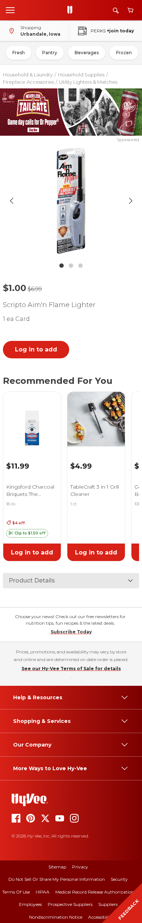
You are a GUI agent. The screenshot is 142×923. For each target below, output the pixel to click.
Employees (30, 904)
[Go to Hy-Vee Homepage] (71, 10)
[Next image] (130, 200)
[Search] (116, 10)
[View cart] (130, 10)
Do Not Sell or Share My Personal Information (56, 879)
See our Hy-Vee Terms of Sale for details (71, 668)
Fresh (18, 52)
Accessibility (100, 917)
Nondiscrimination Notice (55, 917)
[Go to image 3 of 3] (80, 265)
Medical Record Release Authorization (94, 892)
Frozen (124, 52)
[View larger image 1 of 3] (71, 200)
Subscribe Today (71, 631)
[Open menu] (10, 9)
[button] (27, 533)
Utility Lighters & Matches (88, 82)
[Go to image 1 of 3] (61, 265)
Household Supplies (81, 74)
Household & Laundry (28, 74)
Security (119, 879)
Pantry (49, 52)
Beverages (87, 52)
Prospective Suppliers (70, 904)
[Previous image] (11, 200)
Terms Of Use (16, 892)
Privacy (80, 867)
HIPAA (43, 892)
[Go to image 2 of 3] (71, 265)
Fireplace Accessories (28, 82)
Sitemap (57, 867)
